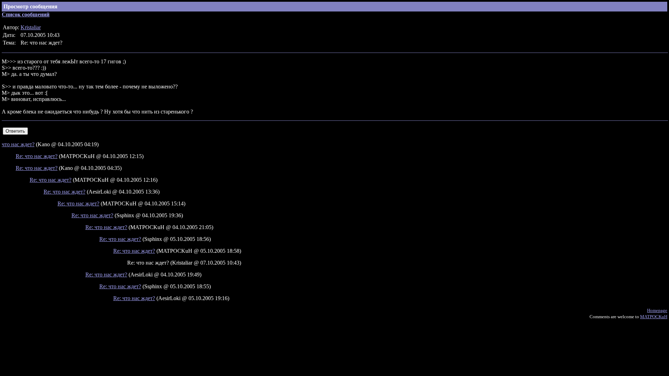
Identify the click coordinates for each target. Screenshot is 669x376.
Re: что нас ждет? (36, 156)
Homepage (657, 310)
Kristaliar (31, 27)
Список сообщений (25, 14)
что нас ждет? (18, 144)
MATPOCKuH (653, 316)
